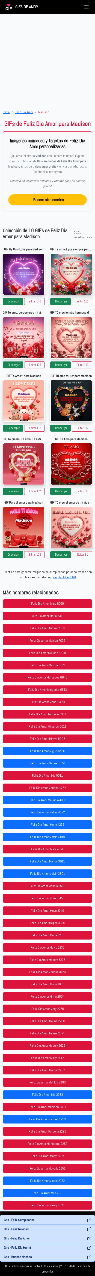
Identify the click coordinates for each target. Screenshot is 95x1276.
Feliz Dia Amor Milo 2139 (47, 1193)
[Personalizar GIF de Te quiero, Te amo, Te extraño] (24, 464)
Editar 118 (35, 428)
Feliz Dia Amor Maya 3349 (47, 911)
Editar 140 (35, 301)
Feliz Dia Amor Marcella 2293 (47, 1131)
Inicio (6, 112)
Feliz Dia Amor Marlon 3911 (47, 861)
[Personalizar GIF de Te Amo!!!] (24, 401)
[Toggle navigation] (86, 7)
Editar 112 (35, 491)
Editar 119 (83, 365)
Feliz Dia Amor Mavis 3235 (47, 947)
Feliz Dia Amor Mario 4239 (47, 824)
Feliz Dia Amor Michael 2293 (47, 1119)
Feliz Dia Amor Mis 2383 (47, 1094)
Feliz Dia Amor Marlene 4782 (47, 788)
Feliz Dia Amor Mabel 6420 (47, 702)
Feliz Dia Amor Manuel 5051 (47, 763)
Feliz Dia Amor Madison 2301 (47, 1107)
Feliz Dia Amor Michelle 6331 (47, 714)
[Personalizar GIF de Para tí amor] (24, 527)
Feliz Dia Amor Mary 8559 (47, 603)
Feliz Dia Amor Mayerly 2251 (47, 1168)
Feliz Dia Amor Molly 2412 (47, 1058)
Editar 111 (82, 491)
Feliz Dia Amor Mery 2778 (47, 1009)
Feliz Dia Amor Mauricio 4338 (47, 800)
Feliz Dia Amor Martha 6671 (47, 665)
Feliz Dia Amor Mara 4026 (47, 849)
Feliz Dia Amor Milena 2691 (47, 1033)
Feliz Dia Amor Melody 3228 (47, 960)
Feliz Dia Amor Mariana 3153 (47, 972)
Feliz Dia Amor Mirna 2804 (47, 996)
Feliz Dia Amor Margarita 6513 (47, 690)
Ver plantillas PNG (64, 577)
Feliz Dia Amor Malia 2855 (47, 984)
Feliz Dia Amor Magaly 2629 (47, 1045)
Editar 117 (83, 428)
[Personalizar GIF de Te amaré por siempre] (71, 274)
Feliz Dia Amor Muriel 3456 (47, 898)
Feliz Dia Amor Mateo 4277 (47, 812)
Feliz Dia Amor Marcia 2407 (47, 1070)
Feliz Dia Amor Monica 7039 (47, 640)
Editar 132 (83, 301)
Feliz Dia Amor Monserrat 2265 (47, 1144)
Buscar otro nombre (48, 199)
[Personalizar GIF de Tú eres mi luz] (71, 401)
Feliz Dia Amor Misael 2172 (47, 1181)
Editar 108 (35, 555)
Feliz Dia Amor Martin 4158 (47, 837)
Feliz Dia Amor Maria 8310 (47, 616)
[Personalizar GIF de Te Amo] (71, 464)
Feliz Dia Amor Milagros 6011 (47, 726)
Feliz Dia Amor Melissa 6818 (47, 653)
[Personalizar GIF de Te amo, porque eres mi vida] (24, 338)
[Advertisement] (47, 61)
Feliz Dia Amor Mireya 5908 (47, 739)
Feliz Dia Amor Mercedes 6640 (47, 677)
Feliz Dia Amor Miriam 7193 (47, 628)
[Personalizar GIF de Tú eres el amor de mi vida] (71, 527)
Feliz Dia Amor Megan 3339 (47, 923)
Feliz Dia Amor (24, 112)
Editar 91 (82, 555)
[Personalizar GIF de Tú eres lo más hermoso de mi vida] (71, 338)
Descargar (14, 301)
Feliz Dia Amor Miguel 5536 (47, 751)
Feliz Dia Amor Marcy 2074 (47, 1205)
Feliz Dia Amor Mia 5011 (47, 775)
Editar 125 (35, 365)
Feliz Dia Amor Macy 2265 (47, 1156)
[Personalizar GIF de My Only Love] (24, 274)
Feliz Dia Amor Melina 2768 (47, 1021)
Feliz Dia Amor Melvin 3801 (47, 873)
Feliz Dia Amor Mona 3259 (47, 935)
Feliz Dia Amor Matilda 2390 (48, 1082)
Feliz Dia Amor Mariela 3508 (47, 886)
